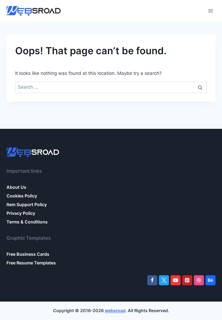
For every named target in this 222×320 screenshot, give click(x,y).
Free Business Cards (27, 254)
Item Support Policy (26, 204)
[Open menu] (210, 11)
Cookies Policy (21, 196)
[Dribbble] (199, 280)
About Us (16, 187)
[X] (164, 280)
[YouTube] (176, 280)
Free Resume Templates (31, 262)
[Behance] (210, 280)
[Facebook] (152, 280)
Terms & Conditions (27, 222)
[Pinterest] (187, 280)
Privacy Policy (20, 213)
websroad (115, 310)
